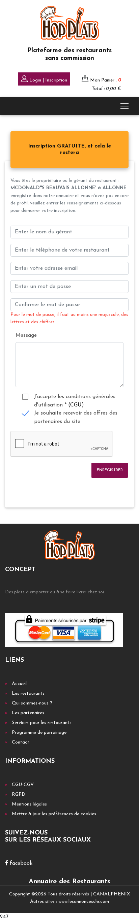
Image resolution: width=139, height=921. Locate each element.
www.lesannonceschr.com (83, 901)
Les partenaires (28, 713)
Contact (20, 742)
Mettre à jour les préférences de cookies (54, 814)
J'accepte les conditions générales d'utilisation (74, 397)
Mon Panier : (105, 80)
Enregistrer (110, 470)
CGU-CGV (23, 784)
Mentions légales (29, 804)
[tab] (69, 149)
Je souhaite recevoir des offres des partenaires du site (75, 414)
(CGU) (76, 405)
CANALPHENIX (111, 894)
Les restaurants (28, 693)
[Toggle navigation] (124, 106)
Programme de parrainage (39, 732)
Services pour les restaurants (42, 722)
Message (26, 335)
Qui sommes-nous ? (32, 703)
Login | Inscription (47, 80)
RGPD (18, 794)
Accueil (19, 683)
